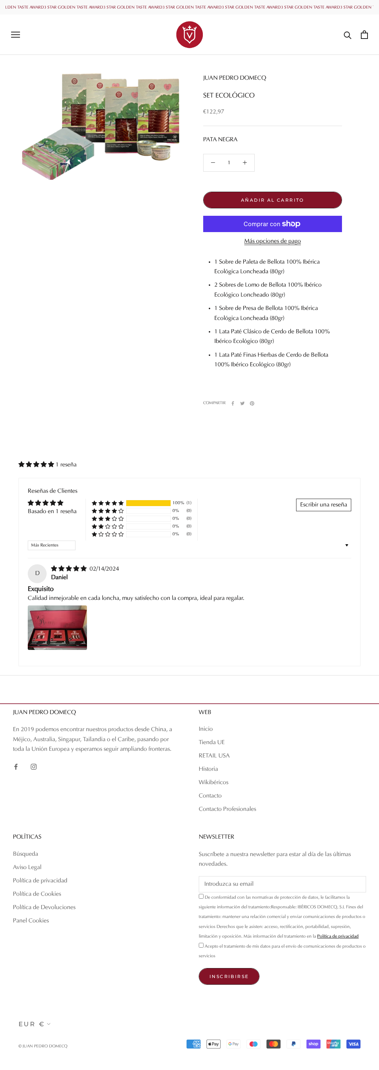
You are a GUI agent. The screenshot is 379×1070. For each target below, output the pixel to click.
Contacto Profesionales (227, 809)
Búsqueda (25, 854)
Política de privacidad (40, 881)
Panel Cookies (31, 921)
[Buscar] (348, 35)
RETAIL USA (214, 756)
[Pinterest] (252, 403)
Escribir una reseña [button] (323, 505)
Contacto (210, 796)
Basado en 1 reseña (52, 512)
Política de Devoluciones (44, 908)
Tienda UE (212, 743)
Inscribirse (229, 976)
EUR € (32, 1024)
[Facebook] (233, 403)
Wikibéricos (213, 783)
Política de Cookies (37, 894)
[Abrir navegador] (15, 35)
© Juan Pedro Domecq (43, 1046)
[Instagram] (34, 767)
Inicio (206, 729)
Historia (208, 769)
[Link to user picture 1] (57, 627)
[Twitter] (242, 403)
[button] (37, 465)
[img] (69, 569)
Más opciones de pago (272, 241)
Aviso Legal (27, 868)
